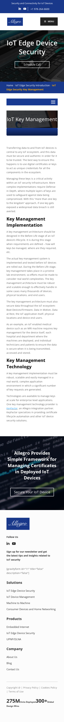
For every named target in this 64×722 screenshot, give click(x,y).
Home (9, 85)
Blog (9, 663)
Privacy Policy (30, 687)
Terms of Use (16, 691)
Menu (51, 21)
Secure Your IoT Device (32, 492)
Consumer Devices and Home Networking (31, 609)
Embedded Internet (17, 627)
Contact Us (12, 669)
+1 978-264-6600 (40, 9)
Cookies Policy (49, 687)
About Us (11, 657)
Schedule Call (32, 64)
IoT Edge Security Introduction (32, 85)
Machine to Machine (18, 603)
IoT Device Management (20, 597)
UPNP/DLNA (13, 639)
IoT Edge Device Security (20, 590)
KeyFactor (12, 408)
